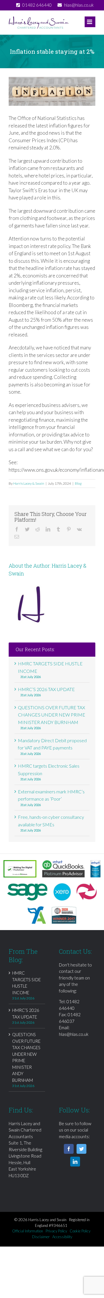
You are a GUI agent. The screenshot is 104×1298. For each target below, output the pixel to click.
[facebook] (69, 1149)
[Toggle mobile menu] (90, 21)
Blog (78, 483)
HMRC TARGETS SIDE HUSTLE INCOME (26, 982)
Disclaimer (41, 1236)
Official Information (27, 1231)
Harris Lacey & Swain (28, 483)
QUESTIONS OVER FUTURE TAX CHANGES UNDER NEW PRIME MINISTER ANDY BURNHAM (51, 715)
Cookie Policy (80, 1231)
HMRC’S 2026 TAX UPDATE (46, 689)
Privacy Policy (56, 1231)
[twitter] (81, 1149)
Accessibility (62, 1236)
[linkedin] (75, 1161)
